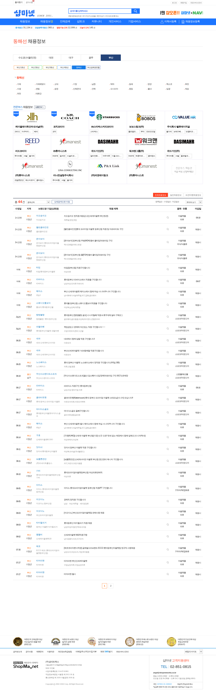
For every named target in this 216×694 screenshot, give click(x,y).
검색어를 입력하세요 (79, 11)
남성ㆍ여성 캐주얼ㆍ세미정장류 (76, 504)
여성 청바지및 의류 (75, 390)
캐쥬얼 (66, 220)
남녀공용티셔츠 (70, 539)
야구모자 (79, 539)
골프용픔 (74, 319)
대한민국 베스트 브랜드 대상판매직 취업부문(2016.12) (147, 642)
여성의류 (67, 272)
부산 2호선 (35, 67)
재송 (187, 89)
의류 (65, 366)
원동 (131, 89)
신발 (69, 366)
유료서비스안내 (195, 3)
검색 (136, 11)
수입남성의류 (69, 565)
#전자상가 (101, 16)
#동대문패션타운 (75, 16)
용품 (73, 366)
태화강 (38, 93)
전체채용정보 (160, 195)
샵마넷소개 (17, 652)
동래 (131, 84)
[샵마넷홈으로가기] (25, 662)
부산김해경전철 (93, 67)
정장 (71, 220)
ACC (83, 295)
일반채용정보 (176, 195)
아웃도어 (67, 343)
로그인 (174, 3)
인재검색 (65, 21)
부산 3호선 (50, 67)
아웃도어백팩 (80, 402)
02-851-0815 (176, 667)
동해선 (78, 67)
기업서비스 (134, 21)
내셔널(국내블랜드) (76, 451)
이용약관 (50, 652)
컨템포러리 (95, 319)
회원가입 (183, 3)
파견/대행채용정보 (193, 195)
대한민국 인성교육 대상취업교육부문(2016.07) (187, 642)
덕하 (112, 84)
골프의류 (67, 415)
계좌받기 (106, 651)
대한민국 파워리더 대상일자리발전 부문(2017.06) (107, 642)
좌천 (19, 93)
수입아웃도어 (69, 331)
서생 (19, 89)
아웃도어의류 (69, 402)
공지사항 (29, 2)
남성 (65, 390)
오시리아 (114, 89)
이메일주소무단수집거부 (86, 651)
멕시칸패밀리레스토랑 (72, 245)
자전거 (70, 463)
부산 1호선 (21, 67)
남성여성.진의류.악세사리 (74, 284)
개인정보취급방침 (65, 652)
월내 (149, 89)
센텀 (38, 89)
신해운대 (77, 89)
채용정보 (25, 21)
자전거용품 (77, 463)
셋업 (75, 220)
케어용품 (85, 552)
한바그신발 (79, 331)
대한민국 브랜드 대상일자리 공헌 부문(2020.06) (70, 642)
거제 (19, 84)
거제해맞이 (40, 84)
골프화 (77, 415)
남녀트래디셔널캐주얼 (72, 295)
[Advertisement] (108, 621)
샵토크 (81, 21)
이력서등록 (170, 21)
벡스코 (169, 84)
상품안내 (38, 107)
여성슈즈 (74, 552)
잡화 (87, 295)
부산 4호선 (64, 67)
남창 (94, 84)
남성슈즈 (67, 552)
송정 (56, 89)
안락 (94, 89)
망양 (149, 84)
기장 (75, 84)
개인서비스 (115, 21)
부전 (187, 84)
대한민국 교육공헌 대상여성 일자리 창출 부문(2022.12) (33, 642)
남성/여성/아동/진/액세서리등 (75, 527)
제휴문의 (39, 652)
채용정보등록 (192, 21)
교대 (56, 84)
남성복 (72, 307)
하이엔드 (87, 319)
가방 (80, 552)
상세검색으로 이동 (62, 202)
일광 (168, 89)
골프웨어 (92, 295)
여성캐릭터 (68, 440)
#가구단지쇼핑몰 (89, 16)
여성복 (66, 307)
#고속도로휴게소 (112, 16)
